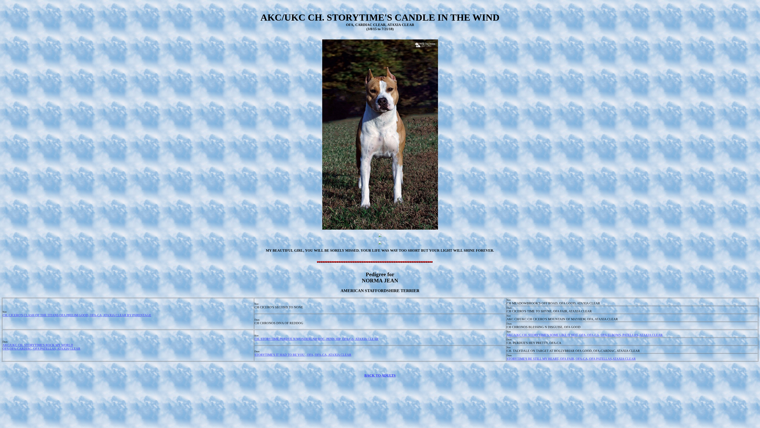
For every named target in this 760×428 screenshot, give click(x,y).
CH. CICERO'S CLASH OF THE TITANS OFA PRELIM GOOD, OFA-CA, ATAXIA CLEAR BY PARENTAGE (77, 315)
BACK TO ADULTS (380, 375)
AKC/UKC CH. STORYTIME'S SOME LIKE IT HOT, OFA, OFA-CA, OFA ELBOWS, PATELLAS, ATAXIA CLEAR (585, 335)
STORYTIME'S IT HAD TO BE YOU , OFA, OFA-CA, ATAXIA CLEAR (303, 354)
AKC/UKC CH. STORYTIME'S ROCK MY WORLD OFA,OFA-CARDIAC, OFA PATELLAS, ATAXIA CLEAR (41, 346)
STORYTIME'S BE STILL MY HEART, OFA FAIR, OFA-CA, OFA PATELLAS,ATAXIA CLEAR (571, 358)
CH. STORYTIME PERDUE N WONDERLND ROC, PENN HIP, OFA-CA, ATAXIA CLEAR (316, 339)
